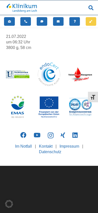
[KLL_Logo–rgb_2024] (23, 8)
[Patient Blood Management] (80, 74)
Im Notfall (23, 146)
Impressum (69, 146)
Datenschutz (50, 152)
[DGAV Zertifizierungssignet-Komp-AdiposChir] (80, 107)
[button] (90, 7)
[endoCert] (49, 74)
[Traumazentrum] (17, 74)
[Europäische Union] (49, 107)
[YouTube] (37, 135)
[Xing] (63, 135)
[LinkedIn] (75, 135)
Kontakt (46, 146)
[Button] (9, 21)
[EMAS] (17, 107)
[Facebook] (23, 135)
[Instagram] (51, 135)
